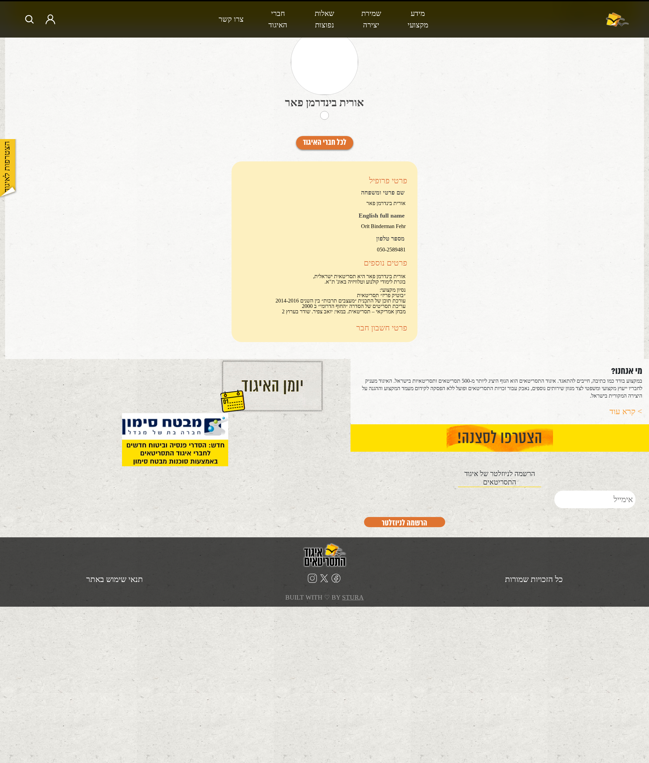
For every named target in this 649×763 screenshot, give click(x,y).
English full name (382, 216)
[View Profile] (324, 62)
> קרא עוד (625, 411)
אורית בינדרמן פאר (324, 102)
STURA (353, 597)
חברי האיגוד (277, 19)
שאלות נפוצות (324, 19)
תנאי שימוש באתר (114, 579)
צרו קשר (231, 19)
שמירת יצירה (371, 19)
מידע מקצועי (418, 19)
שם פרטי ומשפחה (383, 193)
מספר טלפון (390, 239)
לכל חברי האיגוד (324, 143)
